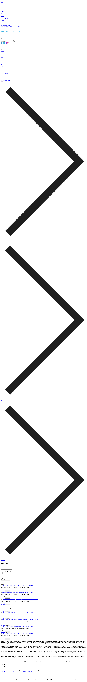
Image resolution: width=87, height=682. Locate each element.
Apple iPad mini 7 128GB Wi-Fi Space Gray (29, 599)
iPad (1, 400)
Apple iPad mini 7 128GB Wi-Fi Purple (26, 585)
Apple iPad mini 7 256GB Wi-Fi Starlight (27, 612)
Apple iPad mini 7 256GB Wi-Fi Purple (26, 633)
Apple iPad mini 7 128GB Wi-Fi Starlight (27, 605)
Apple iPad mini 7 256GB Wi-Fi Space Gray (29, 619)
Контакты (3, 26)
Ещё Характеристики (5, 580)
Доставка (6, 671)
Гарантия (10, 671)
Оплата (2, 671)
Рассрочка (7, 26)
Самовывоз (14, 671)
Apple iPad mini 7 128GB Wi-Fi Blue (25, 592)
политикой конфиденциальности (25, 671)
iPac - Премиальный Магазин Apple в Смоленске (12, 666)
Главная (2, 81)
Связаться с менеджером (15, 26)
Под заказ (3, 590)
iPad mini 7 (3, 560)
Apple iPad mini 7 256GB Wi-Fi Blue (25, 626)
